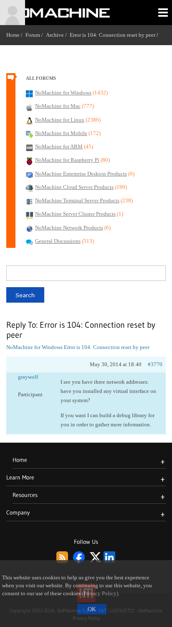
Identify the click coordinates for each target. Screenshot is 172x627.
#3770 (155, 364)
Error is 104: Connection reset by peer (112, 35)
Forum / (35, 35)
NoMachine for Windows (34, 347)
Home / (15, 35)
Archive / (58, 35)
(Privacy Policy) (100, 593)
